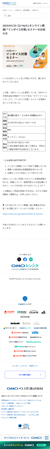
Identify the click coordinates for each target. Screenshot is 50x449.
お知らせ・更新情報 (22, 10)
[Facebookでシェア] (25, 259)
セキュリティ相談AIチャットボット (12, 406)
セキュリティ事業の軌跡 (9, 417)
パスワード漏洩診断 (7, 403)
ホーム (45, 3)
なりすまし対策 (34, 415)
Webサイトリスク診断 (23, 403)
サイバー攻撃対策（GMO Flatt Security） (13, 415)
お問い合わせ (37, 3)
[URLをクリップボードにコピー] (31, 259)
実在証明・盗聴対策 (7, 409)
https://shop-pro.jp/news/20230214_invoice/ (23, 214)
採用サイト (33, 366)
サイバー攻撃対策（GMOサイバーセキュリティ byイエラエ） (20, 412)
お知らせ (35, 10)
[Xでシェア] (19, 259)
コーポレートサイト (19, 366)
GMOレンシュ (8, 10)
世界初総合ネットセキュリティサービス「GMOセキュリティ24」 (21, 400)
